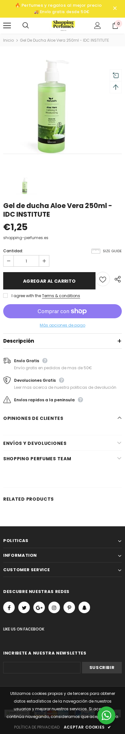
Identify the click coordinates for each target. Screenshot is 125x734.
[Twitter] (24, 607)
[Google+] (39, 607)
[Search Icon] (32, 25)
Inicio (8, 40)
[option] (62, 110)
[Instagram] (54, 607)
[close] (115, 8)
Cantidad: (13, 251)
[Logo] (63, 25)
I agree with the (26, 295)
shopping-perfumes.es (25, 237)
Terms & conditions (61, 295)
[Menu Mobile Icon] (7, 25)
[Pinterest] (69, 607)
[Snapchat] (84, 607)
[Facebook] (9, 607)
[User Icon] (97, 25)
